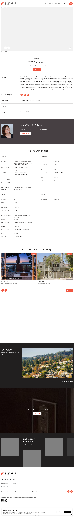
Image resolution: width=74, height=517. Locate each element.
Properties (57, 3)
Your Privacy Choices (37, 515)
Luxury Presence (12, 508)
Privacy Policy (69, 508)
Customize (60, 511)
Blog (65, 3)
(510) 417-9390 (32, 129)
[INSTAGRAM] (68, 491)
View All (69, 290)
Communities (18, 491)
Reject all (52, 511)
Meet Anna (26, 491)
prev (5, 48)
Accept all (67, 511)
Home (2, 491)
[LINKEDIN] (71, 491)
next (8, 48)
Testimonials (34, 491)
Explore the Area (68, 381)
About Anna (48, 3)
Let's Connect (43, 491)
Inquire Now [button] (37, 69)
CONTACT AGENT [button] (25, 133)
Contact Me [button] (37, 413)
